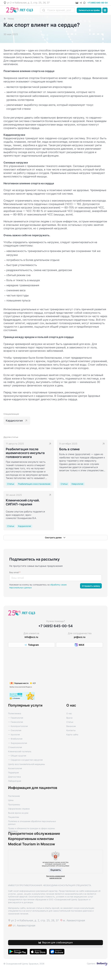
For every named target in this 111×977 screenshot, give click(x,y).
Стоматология (15, 747)
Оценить (55, 870)
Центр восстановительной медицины (26, 764)
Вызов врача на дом (18, 813)
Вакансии (71, 726)
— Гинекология (15, 722)
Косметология (15, 768)
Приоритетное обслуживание (34, 834)
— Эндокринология (17, 743)
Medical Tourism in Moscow (31, 844)
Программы (14, 804)
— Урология (14, 734)
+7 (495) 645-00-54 (97, 2)
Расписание (14, 796)
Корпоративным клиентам (31, 839)
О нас (69, 713)
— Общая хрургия (17, 755)
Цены (11, 800)
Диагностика (14, 777)
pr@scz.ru (79, 637)
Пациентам (13, 817)
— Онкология (14, 730)
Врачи (69, 718)
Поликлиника (14, 713)
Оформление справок (19, 808)
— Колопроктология (18, 726)
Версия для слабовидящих (57, 942)
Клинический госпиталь (19, 751)
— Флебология (15, 738)
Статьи (69, 722)
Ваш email (14, 572)
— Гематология (15, 718)
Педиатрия (13, 772)
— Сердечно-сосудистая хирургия (25, 760)
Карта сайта (72, 734)
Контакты (71, 730)
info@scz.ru (31, 637)
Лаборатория (14, 781)
